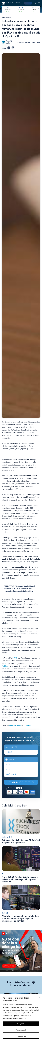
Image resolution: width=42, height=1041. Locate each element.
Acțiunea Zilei (7, 837)
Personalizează (21, 1030)
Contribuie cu (21, 782)
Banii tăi (5, 874)
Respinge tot (21, 1036)
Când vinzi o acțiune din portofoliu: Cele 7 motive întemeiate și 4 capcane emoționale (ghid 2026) (20, 918)
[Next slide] (38, 9)
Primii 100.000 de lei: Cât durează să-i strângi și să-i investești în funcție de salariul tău (20, 879)
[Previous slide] (3, 9)
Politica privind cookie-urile (16, 1018)
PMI (15, 658)
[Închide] (39, 997)
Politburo (5, 666)
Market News (6, 17)
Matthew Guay (15, 725)
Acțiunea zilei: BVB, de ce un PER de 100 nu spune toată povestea (21, 841)
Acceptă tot (21, 1024)
